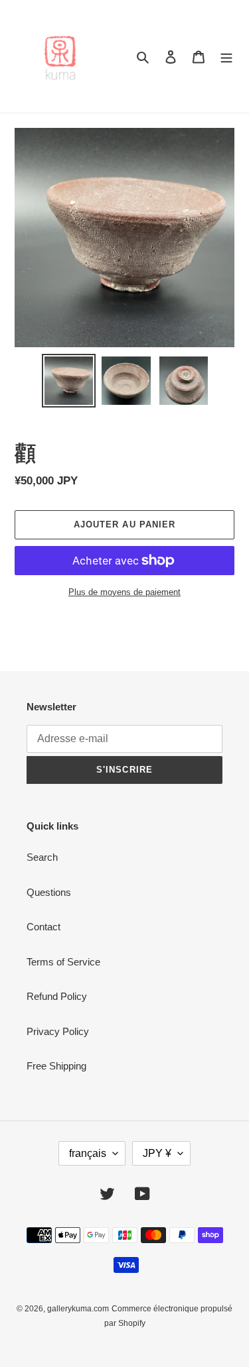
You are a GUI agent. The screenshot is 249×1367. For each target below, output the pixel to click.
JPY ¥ (157, 1153)
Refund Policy (57, 996)
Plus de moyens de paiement (124, 592)
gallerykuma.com (78, 1308)
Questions (49, 892)
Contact (43, 926)
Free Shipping (56, 1065)
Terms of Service (63, 961)
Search (42, 857)
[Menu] (226, 56)
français (87, 1153)
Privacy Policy (58, 1031)
